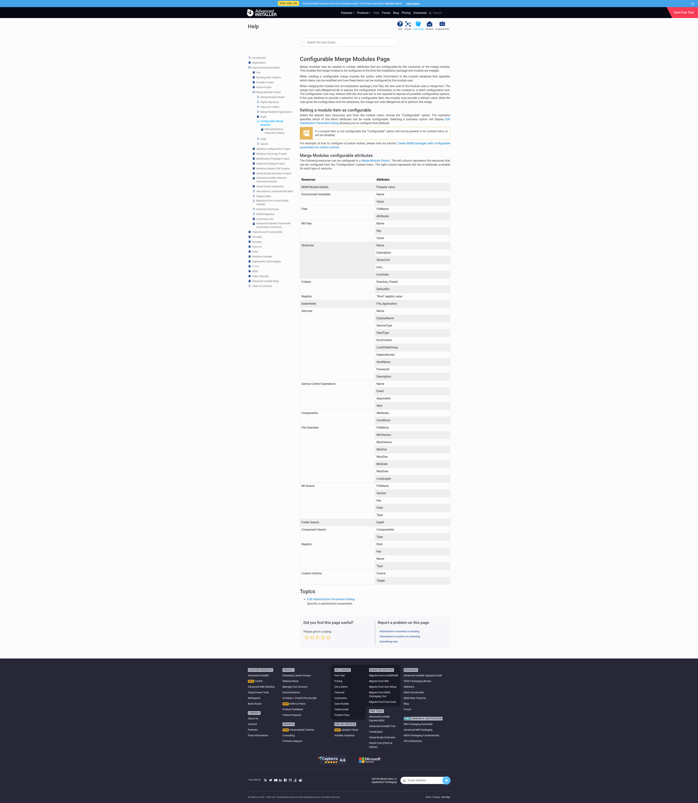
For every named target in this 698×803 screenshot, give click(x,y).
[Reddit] (300, 780)
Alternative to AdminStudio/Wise (274, 191)
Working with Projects (268, 77)
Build (263, 116)
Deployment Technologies (266, 261)
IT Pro (255, 266)
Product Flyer (342, 715)
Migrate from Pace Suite (382, 701)
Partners (253, 729)
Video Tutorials (260, 276)
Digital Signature (269, 102)
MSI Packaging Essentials (418, 724)
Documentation (291, 692)
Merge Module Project (268, 92)
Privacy (436, 797)
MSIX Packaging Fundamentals (421, 735)
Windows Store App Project (271, 153)
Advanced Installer (258, 675)
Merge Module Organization (276, 111)
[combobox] (349, 42)
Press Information (258, 735)
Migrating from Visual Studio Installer (272, 202)
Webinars (409, 686)
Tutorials (257, 236)
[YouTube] (275, 780)
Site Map (446, 797)
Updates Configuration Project (273, 148)
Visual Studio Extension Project (273, 173)
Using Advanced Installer (266, 67)
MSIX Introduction (414, 692)
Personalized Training (302, 729)
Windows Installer (262, 256)
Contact (252, 724)
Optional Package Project (270, 163)
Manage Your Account (295, 686)
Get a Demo (341, 686)
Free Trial (339, 675)
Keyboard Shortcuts (267, 209)
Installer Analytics (344, 735)
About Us (253, 718)
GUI (258, 72)
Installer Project (265, 82)
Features (346, 13)
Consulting (288, 735)
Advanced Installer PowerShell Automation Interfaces (273, 225)
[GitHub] (290, 780)
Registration (259, 62)
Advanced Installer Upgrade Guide (423, 675)
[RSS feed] (265, 780)
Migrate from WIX (379, 681)
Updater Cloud (350, 729)
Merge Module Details (272, 97)
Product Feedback (292, 709)
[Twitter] (270, 780)
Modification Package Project (272, 158)
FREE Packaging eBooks (417, 681)
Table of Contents (262, 286)
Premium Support (292, 741)
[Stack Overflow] (295, 780)
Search (264, 143)
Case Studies (341, 703)
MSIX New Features (415, 698)
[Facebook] (285, 780)
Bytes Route (255, 703)
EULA (428, 797)
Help (376, 13)
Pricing (406, 13)
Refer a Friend (297, 703)
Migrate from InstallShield (383, 675)
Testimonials (341, 709)
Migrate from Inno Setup (383, 686)
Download (419, 13)
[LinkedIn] (280, 780)
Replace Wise (263, 196)
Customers (340, 698)
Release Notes (290, 681)
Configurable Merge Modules (271, 123)
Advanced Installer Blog (265, 281)
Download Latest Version (296, 675)
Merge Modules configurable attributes (336, 155)
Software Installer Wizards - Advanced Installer (271, 179)
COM (263, 139)
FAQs (255, 251)
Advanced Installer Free (382, 726)
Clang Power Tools (258, 692)
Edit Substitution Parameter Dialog (274, 131)
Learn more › (413, 3)
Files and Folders (269, 106)
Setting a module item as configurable (335, 110)
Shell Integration (265, 214)
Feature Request (291, 715)
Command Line (264, 219)
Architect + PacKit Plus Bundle (299, 698)
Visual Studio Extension (382, 737)
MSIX (255, 271)
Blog (396, 13)
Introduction (259, 57)
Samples (257, 241)
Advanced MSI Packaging (418, 729)
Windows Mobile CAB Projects (273, 168)
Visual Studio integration (270, 186)
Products (363, 13)
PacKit (259, 681)
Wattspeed (254, 698)
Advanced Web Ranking (261, 686)
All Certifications (413, 741)
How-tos (257, 246)
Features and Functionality (267, 231)
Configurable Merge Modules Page (345, 59)
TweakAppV (376, 731)
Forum (386, 13)
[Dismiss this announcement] (692, 3)
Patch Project (264, 87)
